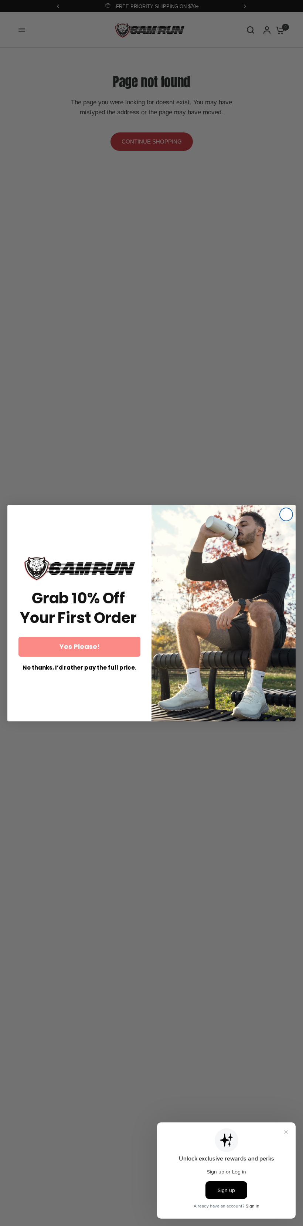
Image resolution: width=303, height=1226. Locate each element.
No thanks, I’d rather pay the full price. (79, 667)
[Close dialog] (286, 514)
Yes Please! (79, 646)
